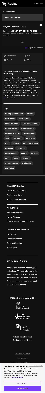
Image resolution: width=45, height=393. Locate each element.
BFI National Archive (15, 212)
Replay (12, 3)
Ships (7, 158)
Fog (6, 143)
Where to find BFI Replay (16, 191)
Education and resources (17, 199)
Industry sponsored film (14, 114)
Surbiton (34, 153)
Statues (24, 153)
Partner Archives (13, 217)
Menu (36, 3)
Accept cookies (22, 388)
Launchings (30, 138)
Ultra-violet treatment (31, 124)
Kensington (21, 148)
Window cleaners (11, 163)
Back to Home (10, 12)
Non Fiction (9, 168)
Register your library (15, 195)
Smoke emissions (11, 124)
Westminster (11, 56)
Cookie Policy (22, 358)
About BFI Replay (15, 186)
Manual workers (11, 153)
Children (30, 114)
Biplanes (15, 143)
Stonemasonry (29, 133)
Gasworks (9, 148)
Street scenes (24, 119)
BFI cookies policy (16, 377)
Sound (9, 60)
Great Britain (10, 119)
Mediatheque (12, 247)
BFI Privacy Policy (23, 354)
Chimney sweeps (27, 128)
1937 (29, 56)
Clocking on (17, 138)
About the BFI (13, 208)
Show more (11, 98)
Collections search (14, 239)
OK (22, 42)
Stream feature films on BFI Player (20, 221)
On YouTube (11, 234)
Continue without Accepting (36, 366)
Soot (7, 138)
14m (28, 60)
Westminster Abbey (12, 133)
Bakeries (25, 158)
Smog (16, 158)
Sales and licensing (14, 243)
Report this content (35, 48)
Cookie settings (22, 383)
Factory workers (11, 128)
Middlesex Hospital (30, 143)
